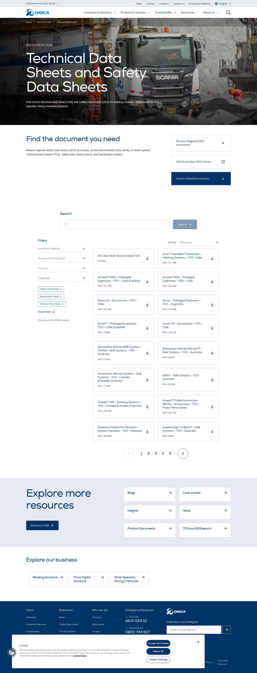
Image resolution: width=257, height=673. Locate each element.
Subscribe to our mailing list (182, 621)
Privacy (208, 662)
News (139, 3)
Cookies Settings (158, 659)
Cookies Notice (80, 656)
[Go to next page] (183, 453)
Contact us (178, 3)
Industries (31, 617)
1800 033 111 (136, 621)
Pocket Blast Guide (68, 624)
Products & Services (36, 624)
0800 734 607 (137, 632)
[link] (67, 22)
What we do (98, 624)
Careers (151, 3)
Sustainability (33, 631)
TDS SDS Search (67, 631)
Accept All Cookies (158, 643)
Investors (164, 3)
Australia (134, 617)
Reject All (158, 651)
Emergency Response (200, 3)
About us (96, 617)
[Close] (198, 642)
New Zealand (136, 628)
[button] (11, 652)
